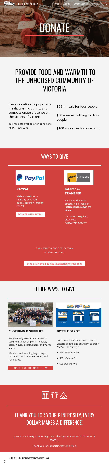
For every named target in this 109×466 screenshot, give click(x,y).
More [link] (95, 3)
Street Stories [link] (81, 3)
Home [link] (56, 3)
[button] (106, 4)
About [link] (66, 3)
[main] (54, 28)
